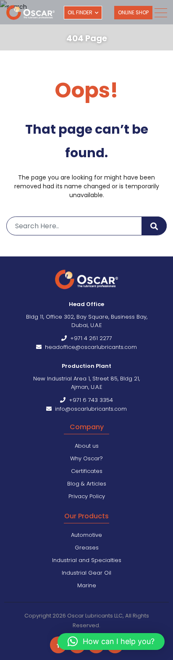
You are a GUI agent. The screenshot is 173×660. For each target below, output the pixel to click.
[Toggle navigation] (160, 13)
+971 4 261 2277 (89, 338)
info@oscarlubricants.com (89, 409)
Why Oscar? (86, 458)
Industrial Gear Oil (86, 573)
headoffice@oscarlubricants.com (89, 347)
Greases (87, 548)
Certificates (86, 471)
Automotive (86, 535)
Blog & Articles (86, 484)
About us (87, 446)
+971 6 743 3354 (89, 400)
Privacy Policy (86, 496)
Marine (86, 585)
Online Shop (133, 12)
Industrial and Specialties (86, 560)
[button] (111, 641)
